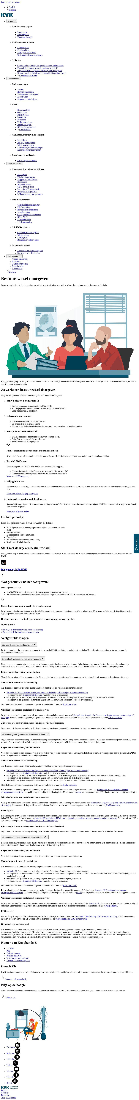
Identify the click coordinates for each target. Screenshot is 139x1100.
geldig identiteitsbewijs (32, 695)
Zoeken (12, 272)
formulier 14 (94, 903)
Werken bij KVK (14, 956)
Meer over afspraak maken (18, 511)
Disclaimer (5, 1095)
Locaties (10, 948)
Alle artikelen (25, 129)
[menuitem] (72, 7)
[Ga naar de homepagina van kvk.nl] (7, 16)
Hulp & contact (13, 953)
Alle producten (25, 222)
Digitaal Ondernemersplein (18, 960)
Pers (8, 951)
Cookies (4, 1093)
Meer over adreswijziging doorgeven (22, 493)
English (12, 7)
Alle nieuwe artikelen (28, 75)
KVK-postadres (70, 704)
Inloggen (12, 10)
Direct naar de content (10, 2)
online (79, 792)
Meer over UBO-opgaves (17, 476)
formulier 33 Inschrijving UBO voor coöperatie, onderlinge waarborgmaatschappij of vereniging (75, 818)
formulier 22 (12, 871)
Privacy (4, 1090)
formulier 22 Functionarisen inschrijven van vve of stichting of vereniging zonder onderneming (47, 692)
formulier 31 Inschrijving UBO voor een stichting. (96, 916)
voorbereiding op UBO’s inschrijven (42, 820)
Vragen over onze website (18, 958)
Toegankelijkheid (8, 1097)
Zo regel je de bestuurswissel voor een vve (21, 632)
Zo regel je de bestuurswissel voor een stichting (23, 630)
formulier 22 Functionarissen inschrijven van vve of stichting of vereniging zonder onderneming (48, 770)
